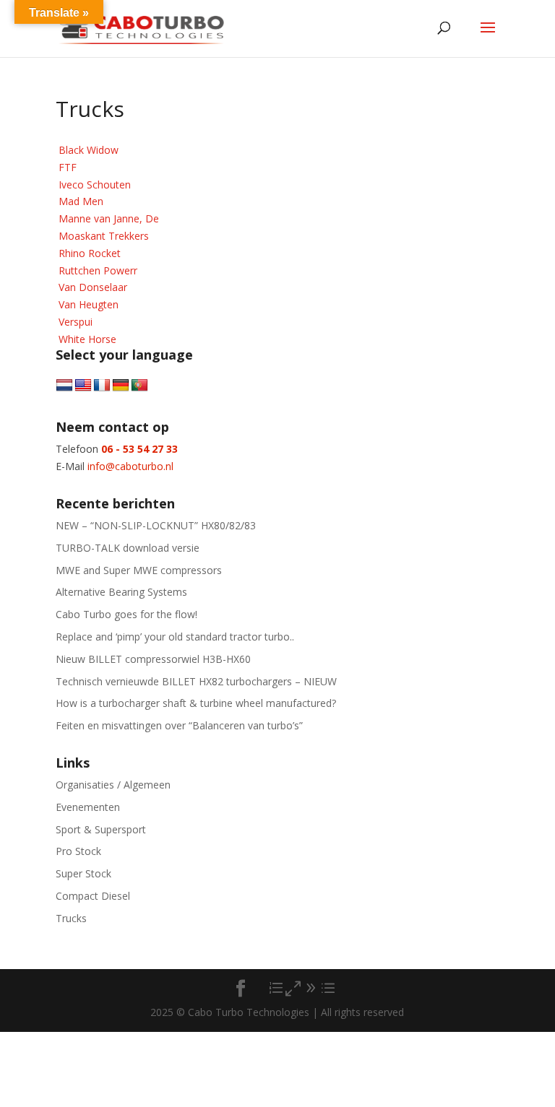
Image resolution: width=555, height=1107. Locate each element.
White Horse (87, 339)
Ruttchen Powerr (98, 270)
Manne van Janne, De (109, 218)
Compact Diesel (93, 896)
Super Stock (83, 873)
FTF (68, 167)
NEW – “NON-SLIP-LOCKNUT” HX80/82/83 (156, 525)
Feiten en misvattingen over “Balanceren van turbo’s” (179, 725)
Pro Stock (78, 851)
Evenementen (88, 807)
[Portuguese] (139, 385)
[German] (120, 385)
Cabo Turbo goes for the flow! (126, 614)
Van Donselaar (93, 287)
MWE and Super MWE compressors (139, 570)
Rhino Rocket (90, 253)
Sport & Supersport (101, 829)
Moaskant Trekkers (104, 236)
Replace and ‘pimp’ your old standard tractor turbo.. (175, 636)
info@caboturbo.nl (130, 466)
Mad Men (81, 201)
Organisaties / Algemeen (113, 784)
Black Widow (89, 150)
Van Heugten (89, 304)
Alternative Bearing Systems (121, 592)
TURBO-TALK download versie (127, 548)
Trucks (71, 918)
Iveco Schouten (95, 184)
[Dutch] (64, 385)
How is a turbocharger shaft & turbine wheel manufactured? (196, 703)
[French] (102, 385)
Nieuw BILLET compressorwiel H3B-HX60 (153, 659)
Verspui (75, 322)
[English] (83, 385)
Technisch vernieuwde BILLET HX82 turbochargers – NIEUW (196, 681)
